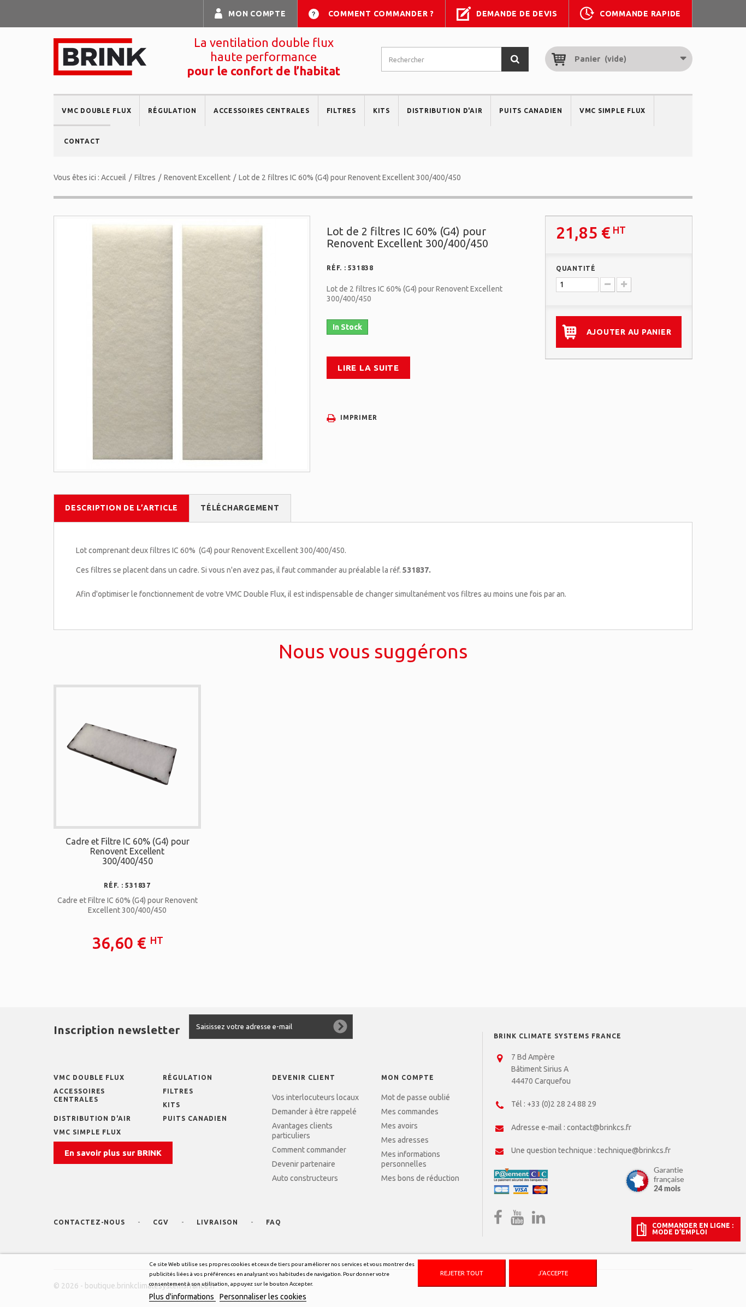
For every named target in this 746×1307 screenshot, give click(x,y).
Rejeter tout (461, 1272)
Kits (381, 110)
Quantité (576, 268)
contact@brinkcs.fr (599, 1127)
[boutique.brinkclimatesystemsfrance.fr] (100, 56)
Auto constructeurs (305, 1178)
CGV (161, 1222)
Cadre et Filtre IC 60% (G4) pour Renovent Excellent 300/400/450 (128, 851)
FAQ (273, 1222)
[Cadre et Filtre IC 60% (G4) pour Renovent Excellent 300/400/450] (127, 755)
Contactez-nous (89, 1222)
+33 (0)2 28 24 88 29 (561, 1104)
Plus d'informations (182, 1296)
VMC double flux (96, 110)
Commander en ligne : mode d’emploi (692, 1229)
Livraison (217, 1222)
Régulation (172, 110)
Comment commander (309, 1149)
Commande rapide (640, 13)
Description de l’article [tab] (121, 507)
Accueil (113, 177)
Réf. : (336, 267)
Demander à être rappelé (314, 1111)
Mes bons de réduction (420, 1178)
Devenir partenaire (303, 1164)
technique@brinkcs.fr (634, 1150)
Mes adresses (405, 1140)
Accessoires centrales (262, 110)
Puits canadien (531, 110)
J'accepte (553, 1272)
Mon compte (257, 13)
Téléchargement (240, 507)
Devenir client (303, 1077)
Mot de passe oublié (415, 1097)
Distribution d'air (445, 110)
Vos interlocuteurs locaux (315, 1097)
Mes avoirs (399, 1125)
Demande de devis (517, 13)
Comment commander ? (381, 13)
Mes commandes (410, 1111)
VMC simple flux (612, 110)
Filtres (341, 110)
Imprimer (358, 417)
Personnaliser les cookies (263, 1296)
